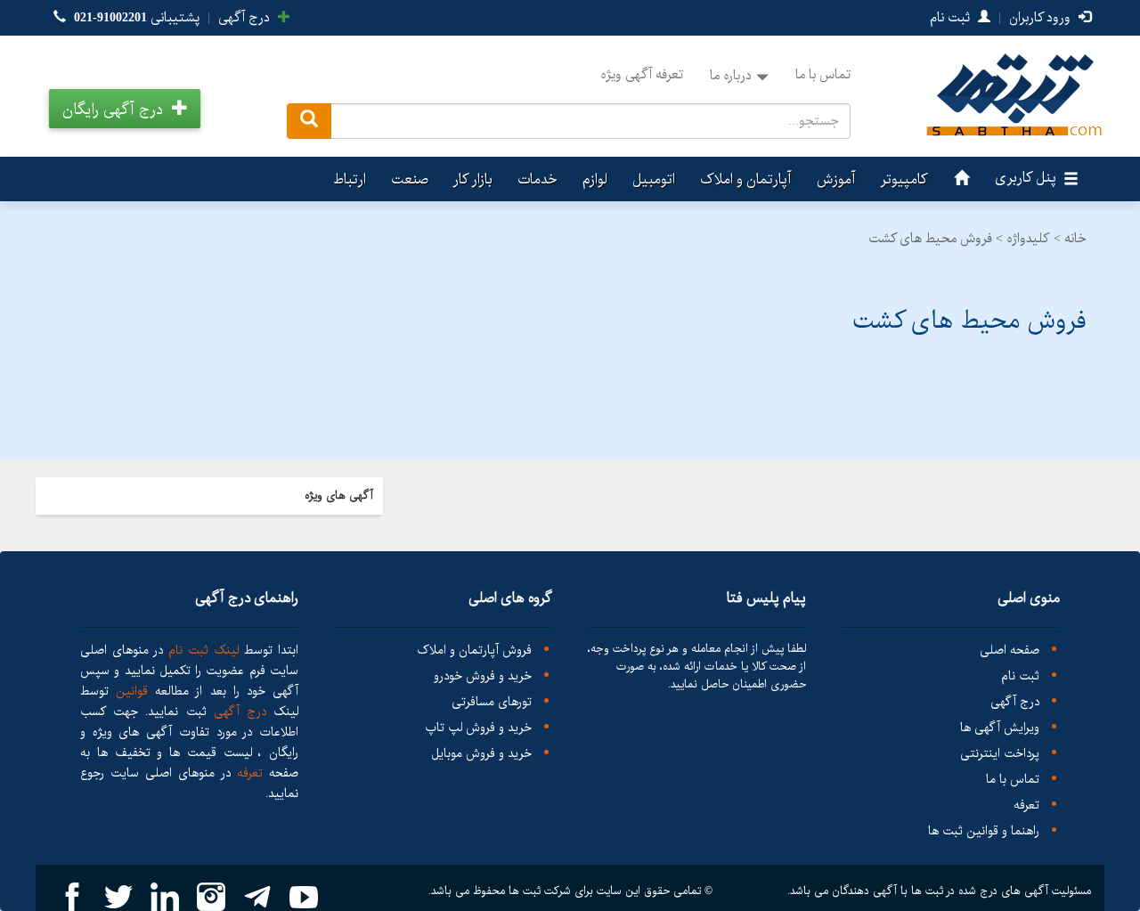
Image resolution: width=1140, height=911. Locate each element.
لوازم (594, 179)
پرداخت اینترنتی (999, 753)
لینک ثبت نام (201, 650)
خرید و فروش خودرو (483, 676)
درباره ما (731, 76)
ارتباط (349, 179)
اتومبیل (653, 179)
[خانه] (959, 179)
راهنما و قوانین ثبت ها (983, 831)
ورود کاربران (1041, 18)
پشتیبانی (137, 18)
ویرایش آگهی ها (999, 728)
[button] (124, 108)
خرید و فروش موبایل (481, 753)
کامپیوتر (904, 179)
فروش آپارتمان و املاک (474, 650)
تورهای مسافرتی (492, 702)
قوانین (132, 691)
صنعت (409, 179)
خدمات (537, 179)
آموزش (836, 179)
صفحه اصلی (1009, 650)
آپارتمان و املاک (746, 179)
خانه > (1070, 238)
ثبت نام (951, 18)
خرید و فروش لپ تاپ (478, 728)
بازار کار (473, 179)
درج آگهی (245, 18)
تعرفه (1026, 805)
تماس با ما (823, 74)
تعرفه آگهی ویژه (641, 74)
